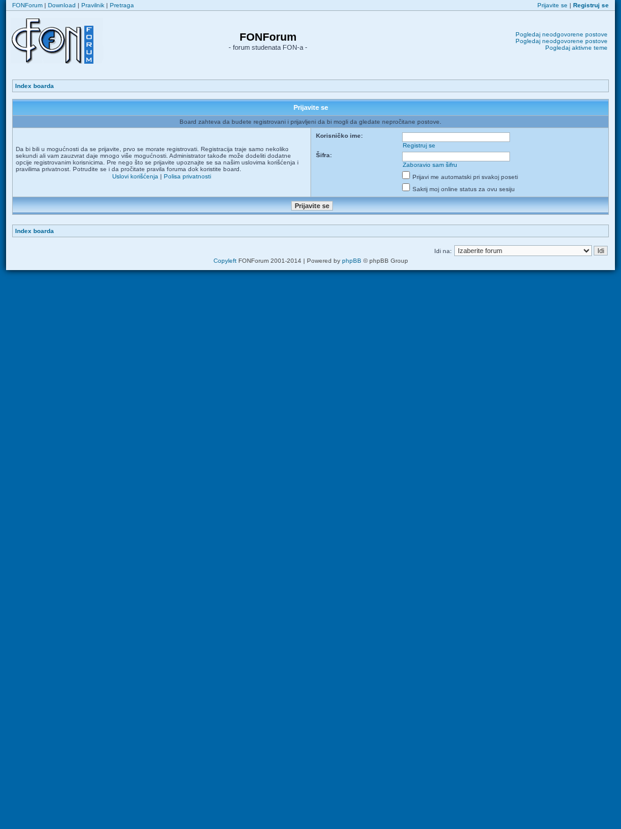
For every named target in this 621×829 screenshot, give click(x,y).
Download (62, 5)
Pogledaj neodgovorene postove (561, 34)
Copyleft (225, 260)
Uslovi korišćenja (135, 176)
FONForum (27, 5)
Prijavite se (552, 5)
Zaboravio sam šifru (430, 164)
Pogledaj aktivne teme (576, 47)
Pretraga (122, 5)
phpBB (351, 260)
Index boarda (34, 86)
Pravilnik (92, 5)
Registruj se (419, 145)
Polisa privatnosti (187, 176)
